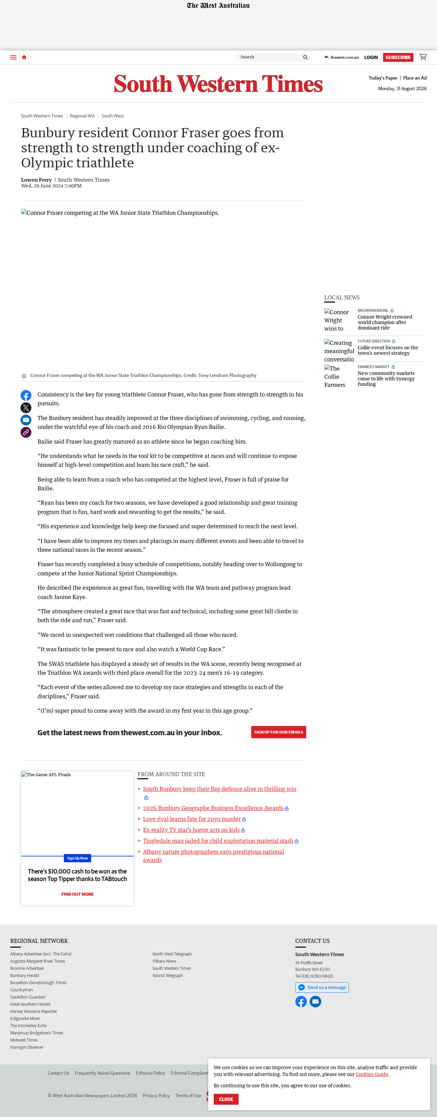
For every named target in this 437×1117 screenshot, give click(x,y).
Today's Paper (383, 77)
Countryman (21, 989)
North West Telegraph (172, 954)
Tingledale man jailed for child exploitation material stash (218, 840)
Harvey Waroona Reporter (33, 1011)
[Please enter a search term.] (305, 57)
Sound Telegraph (168, 975)
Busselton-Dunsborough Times (38, 982)
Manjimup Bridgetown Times (36, 1032)
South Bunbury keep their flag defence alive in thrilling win (219, 788)
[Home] (24, 57)
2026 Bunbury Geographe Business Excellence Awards (213, 808)
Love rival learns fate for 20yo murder (192, 818)
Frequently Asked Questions (102, 1073)
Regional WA (82, 115)
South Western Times (42, 115)
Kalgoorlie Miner (25, 1018)
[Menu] (13, 57)
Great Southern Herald (30, 1004)
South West (112, 115)
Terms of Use (188, 1095)
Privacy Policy (156, 1095)
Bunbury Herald (24, 975)
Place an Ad (415, 77)
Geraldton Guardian (27, 997)
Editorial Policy (150, 1073)
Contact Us (58, 1073)
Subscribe (398, 57)
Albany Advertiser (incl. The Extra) (40, 954)
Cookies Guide (372, 1074)
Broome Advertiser (27, 968)
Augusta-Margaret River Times (37, 961)
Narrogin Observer (26, 1047)
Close (226, 1099)
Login (371, 57)
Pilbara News (164, 961)
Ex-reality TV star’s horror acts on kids (191, 829)
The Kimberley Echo (28, 1025)
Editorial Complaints (191, 1073)
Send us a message (327, 987)
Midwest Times (24, 1040)
